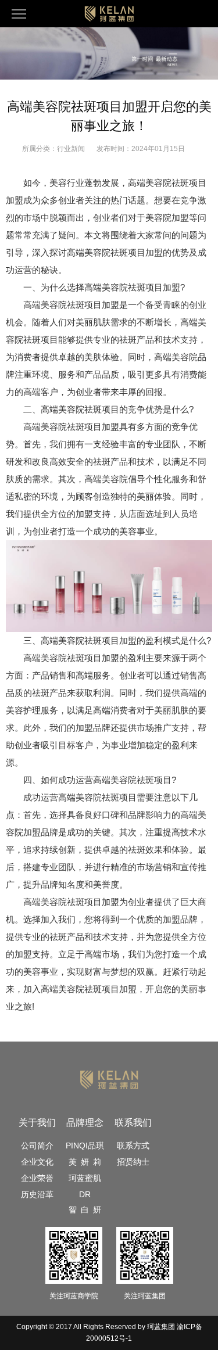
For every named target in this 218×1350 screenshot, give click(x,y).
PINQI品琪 (85, 1145)
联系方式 (133, 1145)
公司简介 (37, 1145)
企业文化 (37, 1161)
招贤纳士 (133, 1161)
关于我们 (37, 1123)
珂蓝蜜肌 (85, 1178)
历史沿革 (37, 1194)
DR (85, 1194)
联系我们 (133, 1123)
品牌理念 (84, 1123)
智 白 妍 (85, 1209)
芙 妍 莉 (85, 1161)
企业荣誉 (37, 1178)
